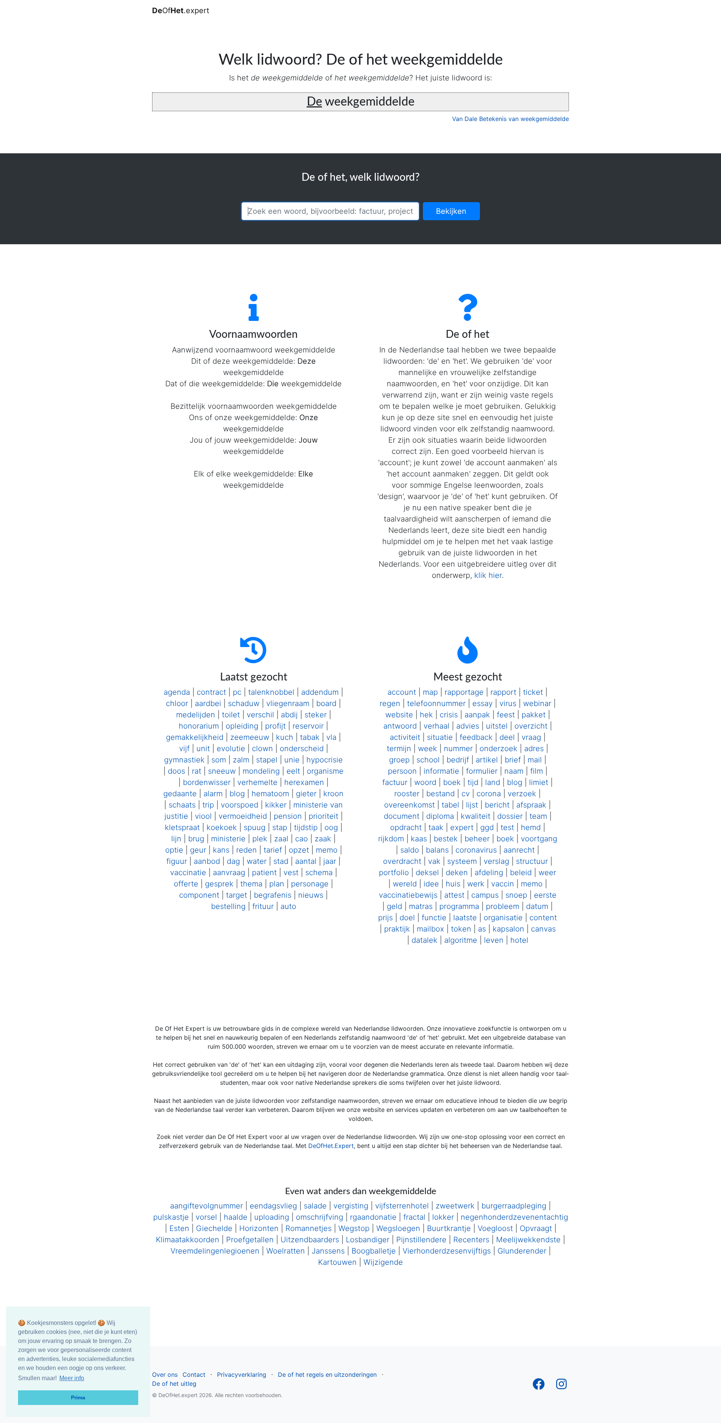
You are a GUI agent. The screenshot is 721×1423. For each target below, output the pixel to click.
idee (431, 883)
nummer (458, 748)
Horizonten (259, 1228)
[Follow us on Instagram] (561, 1386)
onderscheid (302, 748)
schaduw (243, 703)
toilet (231, 714)
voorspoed (239, 804)
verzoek (522, 793)
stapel (267, 759)
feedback (476, 737)
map (430, 692)
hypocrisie (324, 759)
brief (513, 759)
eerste (545, 895)
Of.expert (180, 10)
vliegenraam (287, 703)
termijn (399, 748)
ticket (533, 692)
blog (237, 793)
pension (288, 816)
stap (279, 827)
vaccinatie (188, 872)
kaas (419, 838)
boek (452, 782)
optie (174, 849)
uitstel (497, 725)
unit (203, 748)
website (399, 714)
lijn (176, 838)
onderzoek (498, 748)
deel (507, 737)
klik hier (488, 575)
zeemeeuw (249, 737)
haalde (235, 1217)
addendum (320, 692)
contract (211, 692)
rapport (503, 692)
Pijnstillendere (421, 1239)
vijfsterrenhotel (402, 1205)
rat (196, 771)
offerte (186, 883)
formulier (482, 771)
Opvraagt (536, 1228)
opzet (299, 849)
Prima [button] (78, 1397)
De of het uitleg (174, 1383)
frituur (263, 906)
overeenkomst (409, 804)
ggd (487, 827)
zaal (281, 838)
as (482, 928)
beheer (477, 838)
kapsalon (508, 928)
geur (198, 849)
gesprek (219, 883)
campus (485, 895)
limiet (538, 782)
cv (466, 793)
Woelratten (285, 1250)
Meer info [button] (71, 1378)
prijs (385, 917)
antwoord (400, 725)
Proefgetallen (250, 1239)
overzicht (531, 725)
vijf (184, 748)
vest (291, 872)
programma (459, 906)
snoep (516, 895)
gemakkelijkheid (194, 737)
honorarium (199, 725)
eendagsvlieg (273, 1205)
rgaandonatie (373, 1217)
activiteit (405, 737)
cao (301, 838)
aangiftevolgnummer (206, 1205)
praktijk (397, 928)
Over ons (165, 1374)
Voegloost (495, 1228)
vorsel (206, 1217)
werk (475, 883)
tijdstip (306, 827)
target (236, 895)
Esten (179, 1228)
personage (310, 883)
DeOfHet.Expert (331, 1145)
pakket (534, 714)
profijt (275, 725)
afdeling (489, 872)
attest (454, 895)
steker (316, 714)
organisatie (503, 917)
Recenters (471, 1239)
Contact (194, 1374)
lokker (443, 1217)
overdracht (402, 861)
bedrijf (457, 759)
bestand (440, 793)
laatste (465, 917)
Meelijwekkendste (528, 1239)
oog (331, 827)
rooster (406, 793)
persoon (402, 771)
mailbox (430, 928)
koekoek (222, 827)
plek (259, 838)
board (326, 703)
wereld (405, 883)
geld (394, 906)
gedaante (180, 793)
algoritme (460, 940)
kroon (333, 793)
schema (319, 872)
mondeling (261, 771)
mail (535, 759)
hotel (519, 940)
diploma (440, 816)
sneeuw (222, 771)
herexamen (304, 782)
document (401, 816)
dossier (510, 816)
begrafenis (272, 895)
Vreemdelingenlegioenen (214, 1250)
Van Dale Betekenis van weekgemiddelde (510, 118)
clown (262, 748)
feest (506, 714)
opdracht (406, 827)
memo (327, 849)
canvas (543, 928)
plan (276, 883)
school (428, 759)
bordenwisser (207, 782)
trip (208, 804)
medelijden (195, 714)
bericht (497, 804)
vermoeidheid (243, 816)
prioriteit (323, 816)
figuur (176, 861)
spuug (254, 827)
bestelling (228, 906)
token (461, 928)
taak (435, 827)
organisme (325, 771)
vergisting (350, 1205)
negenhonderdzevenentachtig (514, 1217)
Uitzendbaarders (310, 1239)
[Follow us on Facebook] (538, 1386)
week (427, 748)
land (492, 782)
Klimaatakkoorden (187, 1239)
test (507, 827)
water (257, 861)
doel (407, 917)
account (402, 692)
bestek (446, 838)
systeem (462, 861)
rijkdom (391, 838)
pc (237, 692)
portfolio (394, 872)
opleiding (242, 725)
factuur (394, 782)
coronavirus (476, 849)
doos (176, 771)
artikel (487, 759)
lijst (472, 804)
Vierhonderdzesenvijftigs (447, 1250)
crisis (449, 714)
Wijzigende (383, 1262)
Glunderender (522, 1250)
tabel (450, 804)
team (538, 816)
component (199, 895)
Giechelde (214, 1228)
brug (196, 838)
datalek (424, 940)
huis (453, 883)
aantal (306, 861)
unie (292, 759)
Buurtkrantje (449, 1228)
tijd (473, 782)
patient (264, 872)
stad (280, 861)
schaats (182, 804)
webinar (537, 703)
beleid (521, 872)
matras (421, 906)
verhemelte (257, 782)
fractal (414, 1217)
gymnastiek (184, 759)
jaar (329, 861)
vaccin (502, 883)
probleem (502, 906)
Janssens (328, 1250)
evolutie (231, 748)
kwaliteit (475, 816)
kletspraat (182, 827)
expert (462, 827)
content (543, 917)
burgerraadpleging (513, 1205)
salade (315, 1205)
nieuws (310, 895)
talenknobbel (271, 692)
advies (467, 725)
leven (494, 940)
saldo (409, 849)
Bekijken (451, 211)
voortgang (539, 838)
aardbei (208, 703)
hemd (531, 827)
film (536, 771)
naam (513, 771)
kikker (276, 804)
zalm (241, 759)
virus (507, 703)
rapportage (464, 692)
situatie (440, 737)
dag (233, 861)
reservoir (308, 725)
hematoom (270, 793)
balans (437, 849)
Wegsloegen (398, 1228)
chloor (177, 703)
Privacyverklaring (241, 1374)
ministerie (228, 838)
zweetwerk (455, 1205)
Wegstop (354, 1228)
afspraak (531, 804)
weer (547, 872)
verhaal (436, 725)
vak (434, 861)
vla (331, 737)
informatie (441, 771)
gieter (306, 793)
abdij (289, 714)
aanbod (207, 861)
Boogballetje (373, 1250)
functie (434, 917)
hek (426, 714)
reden (246, 849)
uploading (271, 1217)
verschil (260, 714)
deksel (427, 872)
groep (399, 759)
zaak (323, 838)
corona (489, 793)
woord (425, 782)
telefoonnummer (436, 703)
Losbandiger (367, 1239)
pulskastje (171, 1217)
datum (537, 906)
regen (390, 703)
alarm (213, 793)
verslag (496, 861)
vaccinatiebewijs (408, 895)
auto (288, 906)
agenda (177, 692)
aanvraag (229, 872)
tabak (310, 737)
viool (203, 816)
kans (221, 849)
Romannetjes (308, 1228)
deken (457, 872)
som (218, 759)
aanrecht (519, 849)
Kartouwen (337, 1262)
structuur (532, 861)
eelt (293, 771)
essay (482, 703)
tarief (273, 849)
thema (251, 883)
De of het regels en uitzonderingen (327, 1374)
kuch (284, 737)
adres (534, 748)
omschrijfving (319, 1217)
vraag (531, 737)
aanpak (477, 714)
